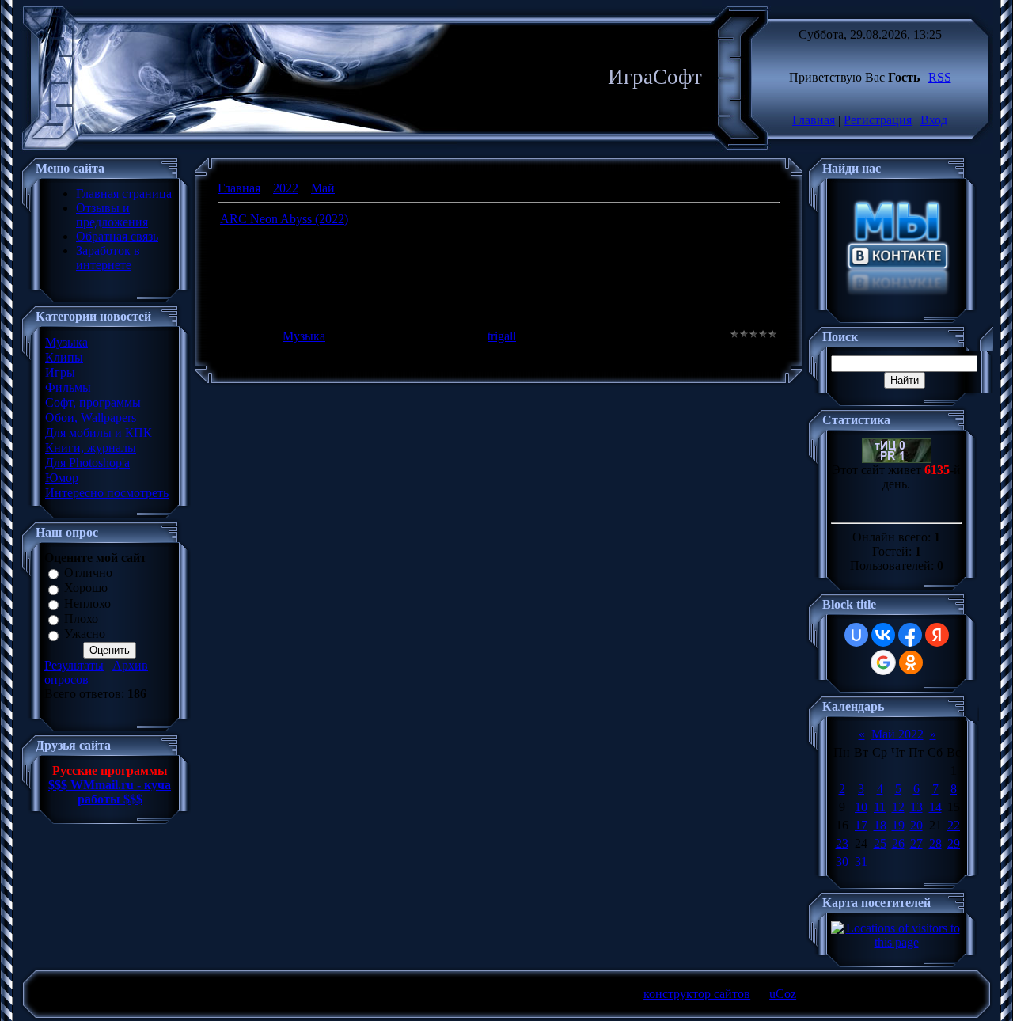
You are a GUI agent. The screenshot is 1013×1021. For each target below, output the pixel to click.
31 (861, 861)
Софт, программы (93, 402)
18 (880, 825)
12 (898, 807)
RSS (939, 77)
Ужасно (84, 634)
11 (880, 807)
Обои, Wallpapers (90, 417)
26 (898, 843)
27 (916, 843)
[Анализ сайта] (896, 458)
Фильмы (68, 387)
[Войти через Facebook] (910, 635)
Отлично (88, 572)
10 (861, 807)
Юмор (61, 477)
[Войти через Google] (883, 662)
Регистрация (878, 120)
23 (842, 843)
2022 (285, 188)
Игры (60, 372)
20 (916, 825)
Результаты (74, 665)
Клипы (64, 357)
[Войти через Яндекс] (937, 635)
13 (916, 807)
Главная (813, 120)
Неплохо (87, 603)
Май (323, 188)
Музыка (66, 342)
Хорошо (86, 588)
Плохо (81, 618)
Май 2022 (897, 734)
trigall (502, 336)
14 (935, 807)
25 (880, 843)
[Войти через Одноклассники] (911, 662)
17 (861, 825)
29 (953, 843)
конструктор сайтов (696, 993)
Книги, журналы (90, 447)
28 (935, 843)
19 (898, 825)
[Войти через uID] (856, 635)
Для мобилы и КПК (98, 432)
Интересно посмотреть (107, 492)
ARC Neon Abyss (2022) (284, 219)
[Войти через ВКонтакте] (883, 635)
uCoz (782, 993)
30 (842, 861)
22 (953, 825)
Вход (933, 120)
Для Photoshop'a (87, 462)
